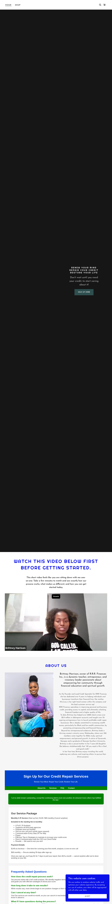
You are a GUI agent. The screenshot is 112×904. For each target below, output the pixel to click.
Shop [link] (17, 5)
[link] (104, 5)
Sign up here (84, 292)
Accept (87, 896)
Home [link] (8, 5)
